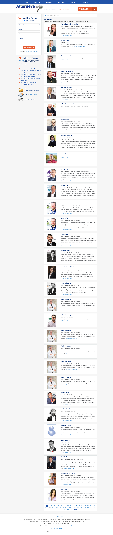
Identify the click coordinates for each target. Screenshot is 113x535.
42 (83, 508)
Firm (27, 20)
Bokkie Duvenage (66, 315)
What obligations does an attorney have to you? (29, 64)
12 (68, 506)
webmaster (70, 525)
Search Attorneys (28, 47)
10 (63, 506)
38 (74, 508)
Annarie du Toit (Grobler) (68, 267)
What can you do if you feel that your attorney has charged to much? (28, 83)
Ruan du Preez (65, 119)
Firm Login (85, 2)
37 (72, 508)
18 (81, 506)
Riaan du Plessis (65, 40)
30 (56, 508)
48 (64, 509)
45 (90, 508)
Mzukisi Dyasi (65, 392)
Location (36, 51)
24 (94, 506)
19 (83, 506)
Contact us (37, 2)
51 (71, 509)
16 (77, 506)
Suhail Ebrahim (65, 441)
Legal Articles (61, 2)
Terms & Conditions (52, 516)
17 (79, 506)
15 (74, 506)
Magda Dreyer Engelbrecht (69, 24)
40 (79, 508)
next (75, 509)
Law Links (73, 2)
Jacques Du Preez (66, 87)
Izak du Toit (64, 169)
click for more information (66, 35)
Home (26, 2)
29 (54, 508)
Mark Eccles (64, 457)
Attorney (32, 20)
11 (65, 506)
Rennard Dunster (66, 283)
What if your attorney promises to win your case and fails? (29, 79)
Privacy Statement (61, 516)
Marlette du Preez (66, 136)
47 (94, 508)
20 (86, 506)
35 (68, 508)
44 (88, 508)
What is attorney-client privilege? (27, 68)
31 (59, 508)
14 (72, 506)
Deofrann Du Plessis (67, 71)
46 (92, 508)
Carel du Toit (65, 234)
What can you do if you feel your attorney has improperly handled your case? (30, 75)
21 (88, 506)
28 (52, 508)
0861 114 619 (33, 94)
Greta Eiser (64, 489)
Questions (21, 60)
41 (81, 508)
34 (65, 508)
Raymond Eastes (66, 425)
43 (85, 508)
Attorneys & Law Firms (85, 9)
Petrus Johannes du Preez (69, 104)
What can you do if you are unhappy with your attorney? (30, 71)
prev (47, 506)
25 (45, 508)
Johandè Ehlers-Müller (68, 473)
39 (77, 508)
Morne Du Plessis (66, 56)
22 (90, 506)
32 (61, 508)
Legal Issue (29, 51)
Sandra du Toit (65, 250)
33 (63, 508)
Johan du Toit (65, 202)
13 (70, 506)
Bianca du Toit (65, 154)
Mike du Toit (64, 185)
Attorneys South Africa (56, 528)
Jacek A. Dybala (65, 409)
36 (70, 508)
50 (69, 509)
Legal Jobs (49, 2)
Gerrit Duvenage (66, 299)
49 (67, 509)
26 (48, 508)
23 (92, 506)
